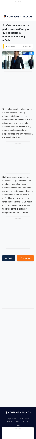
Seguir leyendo (12, 419)
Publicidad (10, 422)
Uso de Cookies (24, 419)
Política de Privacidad (22, 422)
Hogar (18, 425)
